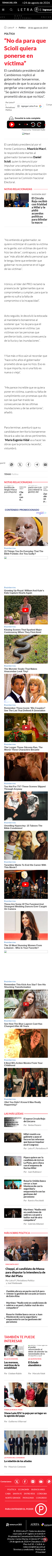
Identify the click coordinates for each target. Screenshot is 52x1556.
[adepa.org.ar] (34, 1525)
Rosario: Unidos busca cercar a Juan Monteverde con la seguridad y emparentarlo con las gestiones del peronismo (24, 1318)
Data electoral (23, 17)
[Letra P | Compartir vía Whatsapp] (11, 464)
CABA (8, 1493)
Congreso (41, 1498)
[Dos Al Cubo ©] (14, 1525)
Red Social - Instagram (33, 1481)
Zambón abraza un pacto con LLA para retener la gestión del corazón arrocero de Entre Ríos (26, 1293)
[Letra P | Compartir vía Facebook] (28, 464)
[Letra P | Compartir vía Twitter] (20, 464)
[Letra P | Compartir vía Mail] (45, 464)
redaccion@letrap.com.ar (34, 1546)
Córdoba (42, 1493)
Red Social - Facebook (25, 1481)
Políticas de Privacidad (40, 1550)
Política (22, 27)
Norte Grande (13, 1498)
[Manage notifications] (45, 1539)
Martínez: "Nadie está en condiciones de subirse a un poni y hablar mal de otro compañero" (26, 1305)
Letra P (11, 27)
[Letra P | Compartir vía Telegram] (37, 464)
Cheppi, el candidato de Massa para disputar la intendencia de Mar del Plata (25, 1272)
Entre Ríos (29, 1493)
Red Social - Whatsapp (49, 1481)
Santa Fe (17, 1493)
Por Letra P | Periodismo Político (10, 106)
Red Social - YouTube (41, 1481)
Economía (23, 1489)
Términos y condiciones (23, 1549)
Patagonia (28, 1498)
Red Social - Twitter (17, 1481)
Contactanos (6, 1481)
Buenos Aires (38, 1489)
